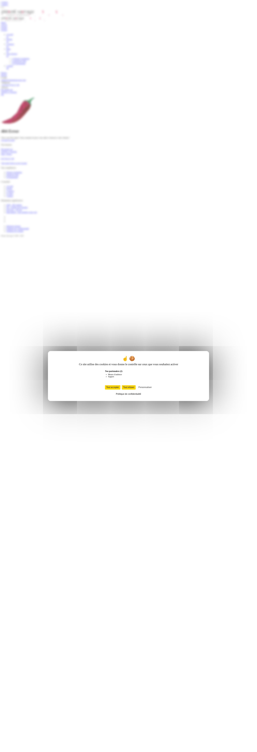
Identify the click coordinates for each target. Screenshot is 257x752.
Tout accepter (112, 387)
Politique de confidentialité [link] (128, 394)
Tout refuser (128, 387)
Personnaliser (145, 387)
